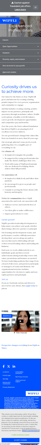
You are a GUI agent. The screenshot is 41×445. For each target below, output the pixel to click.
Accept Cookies (20, 440)
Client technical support (20, 380)
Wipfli (34, 345)
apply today (30, 286)
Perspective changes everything (14, 345)
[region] (20, 426)
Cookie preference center (20, 435)
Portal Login (7, 375)
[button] (20, 40)
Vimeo (4, 348)
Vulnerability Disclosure (19, 372)
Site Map (5, 379)
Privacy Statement (9, 387)
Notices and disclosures (30, 431)
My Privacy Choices (21, 377)
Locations (6, 372)
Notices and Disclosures (6, 383)
